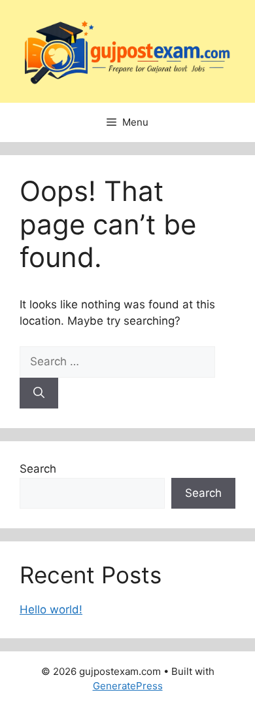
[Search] (39, 393)
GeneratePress (128, 686)
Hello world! (51, 609)
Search (38, 468)
